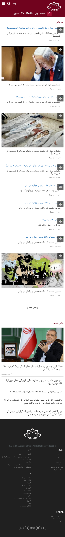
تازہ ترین (26, 477)
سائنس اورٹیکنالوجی (22, 498)
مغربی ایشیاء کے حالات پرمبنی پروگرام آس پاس (39, 190)
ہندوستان (27, 493)
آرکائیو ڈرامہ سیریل (21, 454)
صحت (29, 503)
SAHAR (55, 7)
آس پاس (59, 22)
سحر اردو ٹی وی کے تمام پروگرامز (16, 457)
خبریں (16, 13)
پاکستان (27, 490)
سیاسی (60, 459)
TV (22, 13)
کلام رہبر (27, 480)
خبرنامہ (27, 483)
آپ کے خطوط (58, 470)
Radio (29, 13)
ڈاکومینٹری (25, 506)
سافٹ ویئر (59, 464)
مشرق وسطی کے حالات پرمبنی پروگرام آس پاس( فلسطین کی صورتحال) (33, 152)
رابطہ (28, 462)
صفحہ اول (40, 13)
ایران (28, 488)
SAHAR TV (32, 434)
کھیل (29, 501)
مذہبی (60, 454)
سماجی (60, 457)
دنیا (29, 496)
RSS (61, 521)
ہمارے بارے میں (56, 467)
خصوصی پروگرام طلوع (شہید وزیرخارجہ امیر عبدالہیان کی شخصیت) (33, 34)
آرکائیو (59, 462)
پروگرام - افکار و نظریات (49, 225)
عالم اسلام (26, 485)
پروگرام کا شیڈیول (22, 467)
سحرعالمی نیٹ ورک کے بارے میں (17, 464)
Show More (32, 308)
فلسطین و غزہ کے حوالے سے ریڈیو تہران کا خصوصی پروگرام (33, 84)
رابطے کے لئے (57, 519)
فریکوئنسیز (25, 459)
